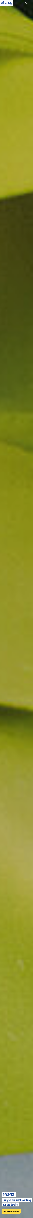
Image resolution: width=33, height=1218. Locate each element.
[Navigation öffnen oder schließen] (29, 2)
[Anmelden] (25, 3)
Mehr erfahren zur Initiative (11, 1211)
